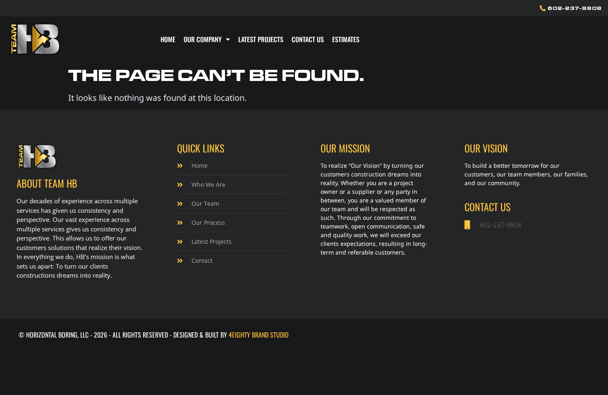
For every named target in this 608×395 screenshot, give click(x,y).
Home (167, 39)
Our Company (203, 39)
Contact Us (308, 39)
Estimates (345, 39)
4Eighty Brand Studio (259, 335)
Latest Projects (260, 39)
